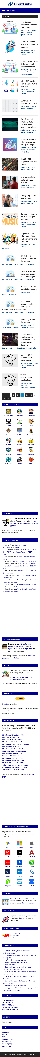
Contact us (6, 1032)
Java (29, 646)
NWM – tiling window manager (16, 960)
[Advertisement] (20, 490)
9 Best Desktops (8, 1000)
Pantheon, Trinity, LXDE (10, 1010)
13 (31, 395)
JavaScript (24, 649)
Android (16, 327)
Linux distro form (18, 680)
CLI (28, 246)
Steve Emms (18, 264)
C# (19, 649)
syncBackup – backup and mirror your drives (29, 24)
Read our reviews (28, 903)
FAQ (3, 1037)
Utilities (30, 109)
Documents (31, 150)
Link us (4, 1034)
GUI (22, 152)
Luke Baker (24, 385)
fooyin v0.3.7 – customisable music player (27, 357)
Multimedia (31, 91)
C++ (15, 649)
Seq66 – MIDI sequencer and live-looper (29, 161)
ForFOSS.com (7, 1041)
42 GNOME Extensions (10, 1007)
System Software (26, 35)
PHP (30, 649)
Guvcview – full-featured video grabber (28, 180)
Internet (30, 52)
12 (26, 395)
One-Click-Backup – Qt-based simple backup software (29, 64)
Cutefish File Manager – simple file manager (28, 258)
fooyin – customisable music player (26, 377)
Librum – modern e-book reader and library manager (29, 142)
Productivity (30, 264)
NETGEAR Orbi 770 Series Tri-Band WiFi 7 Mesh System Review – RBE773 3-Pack (20, 552)
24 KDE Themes (7, 1003)
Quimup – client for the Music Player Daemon (29, 216)
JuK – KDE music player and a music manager (29, 83)
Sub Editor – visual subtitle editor (16, 986)
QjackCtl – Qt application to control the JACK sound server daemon (28, 339)
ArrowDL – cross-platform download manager (29, 44)
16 (4, 398)
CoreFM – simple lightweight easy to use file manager (29, 274)
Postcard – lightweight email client (24, 561)
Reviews (30, 32)
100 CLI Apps (14, 938)
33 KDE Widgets (8, 1005)
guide (22, 918)
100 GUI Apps (15, 933)
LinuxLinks (31, 1054)
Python (10, 649)
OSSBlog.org (7, 1044)
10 (18, 395)
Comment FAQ (7, 1039)
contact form (9, 686)
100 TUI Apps (14, 936)
